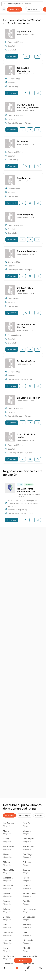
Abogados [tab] (9, 815)
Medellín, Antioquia (25, 34)
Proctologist (24, 178)
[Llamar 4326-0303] (26, 313)
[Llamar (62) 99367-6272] (26, 520)
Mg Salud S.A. (24, 31)
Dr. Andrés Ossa (26, 361)
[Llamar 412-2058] (22, 239)
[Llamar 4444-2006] (26, 93)
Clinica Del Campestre (23, 69)
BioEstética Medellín (28, 397)
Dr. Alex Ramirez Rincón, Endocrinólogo (26, 327)
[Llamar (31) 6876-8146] (22, 203)
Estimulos (22, 141)
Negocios (13, 9)
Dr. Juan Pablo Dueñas (25, 289)
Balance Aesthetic (27, 251)
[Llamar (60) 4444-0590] (22, 129)
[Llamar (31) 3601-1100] (22, 276)
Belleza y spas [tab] (24, 815)
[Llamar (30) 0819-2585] (22, 349)
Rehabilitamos (25, 214)
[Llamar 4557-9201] (22, 459)
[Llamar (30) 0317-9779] (26, 166)
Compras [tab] (39, 815)
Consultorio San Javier (26, 436)
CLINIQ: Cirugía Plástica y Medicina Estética (28, 107)
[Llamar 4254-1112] (26, 56)
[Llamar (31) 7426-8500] (22, 422)
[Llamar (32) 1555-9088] (22, 386)
